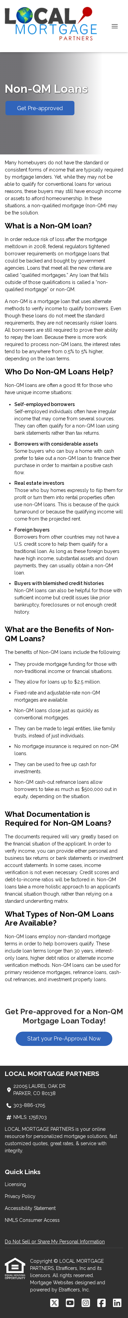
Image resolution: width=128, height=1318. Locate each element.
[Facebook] (102, 1303)
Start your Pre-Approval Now (64, 1038)
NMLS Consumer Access (32, 1220)
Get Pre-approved (40, 108)
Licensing (15, 1184)
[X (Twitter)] (54, 1303)
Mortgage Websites (52, 1282)
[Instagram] (86, 1303)
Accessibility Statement (30, 1208)
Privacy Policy (20, 1196)
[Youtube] (70, 1303)
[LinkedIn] (117, 1303)
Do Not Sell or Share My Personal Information (55, 1241)
